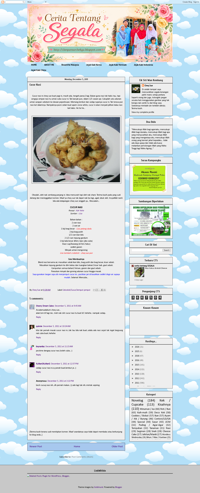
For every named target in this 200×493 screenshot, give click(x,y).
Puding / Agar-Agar (151, 425)
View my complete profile (143, 112)
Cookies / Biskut (140, 416)
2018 (137, 356)
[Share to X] (99, 290)
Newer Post (36, 446)
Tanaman (154, 428)
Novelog (137, 400)
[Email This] (94, 290)
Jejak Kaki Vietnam (118, 64)
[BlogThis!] (97, 290)
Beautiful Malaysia (70, 64)
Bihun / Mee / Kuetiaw (156, 437)
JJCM (167, 422)
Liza (80, 214)
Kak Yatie (80, 211)
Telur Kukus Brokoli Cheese (156, 268)
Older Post (117, 446)
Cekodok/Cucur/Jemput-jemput (76, 290)
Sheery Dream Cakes (45, 306)
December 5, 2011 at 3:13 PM (60, 381)
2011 (137, 383)
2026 (137, 347)
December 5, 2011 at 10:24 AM (56, 326)
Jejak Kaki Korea (93, 64)
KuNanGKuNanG (43, 364)
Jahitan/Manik (149, 434)
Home (77, 446)
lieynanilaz (40, 347)
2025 (137, 351)
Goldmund (98, 487)
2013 (137, 374)
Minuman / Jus (147, 409)
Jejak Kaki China (38, 70)
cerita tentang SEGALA (144, 266)
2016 (137, 360)
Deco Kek (159, 412)
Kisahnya (164, 404)
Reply (38, 317)
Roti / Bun (165, 409)
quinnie (39, 326)
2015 (137, 365)
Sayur (155, 422)
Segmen (141, 431)
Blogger (118, 487)
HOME (34, 64)
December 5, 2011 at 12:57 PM (64, 364)
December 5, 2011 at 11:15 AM (59, 347)
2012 (137, 378)
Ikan (156, 416)
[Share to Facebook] (102, 290)
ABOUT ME (49, 64)
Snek (154, 431)
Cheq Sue (149, 86)
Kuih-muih (142, 412)
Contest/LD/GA (162, 419)
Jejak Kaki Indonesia (143, 64)
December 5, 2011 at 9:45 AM (68, 306)
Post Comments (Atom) (82, 457)
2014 (137, 369)
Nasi (168, 428)
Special (141, 422)
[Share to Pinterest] (104, 290)
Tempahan (137, 428)
